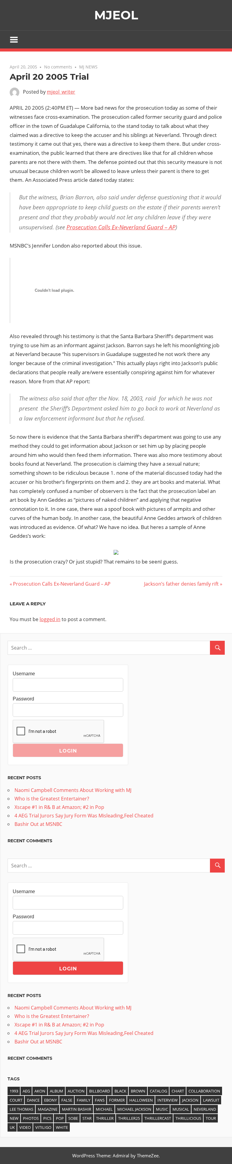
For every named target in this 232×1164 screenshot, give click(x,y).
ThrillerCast (157, 1118)
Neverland (205, 1109)
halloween (141, 1100)
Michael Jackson (134, 1109)
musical (180, 1109)
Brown (138, 1091)
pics (47, 1118)
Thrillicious (188, 1118)
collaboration (204, 1091)
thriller (105, 1118)
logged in (50, 619)
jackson (190, 1100)
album (56, 1091)
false (66, 1100)
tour (211, 1118)
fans (100, 1100)
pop (60, 1118)
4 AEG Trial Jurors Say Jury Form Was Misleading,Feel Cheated (83, 815)
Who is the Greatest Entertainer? (51, 798)
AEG (26, 1091)
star (87, 1118)
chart (178, 1091)
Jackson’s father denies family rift (181, 583)
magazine (47, 1109)
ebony (50, 1100)
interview (167, 1100)
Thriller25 (129, 1118)
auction (76, 1091)
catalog (158, 1091)
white (62, 1127)
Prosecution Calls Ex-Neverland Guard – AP (121, 227)
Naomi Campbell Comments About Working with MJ (72, 790)
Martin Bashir (76, 1109)
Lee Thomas (21, 1109)
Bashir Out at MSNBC (38, 824)
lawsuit (211, 1100)
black (120, 1091)
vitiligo (43, 1127)
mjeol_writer (61, 91)
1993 (14, 1091)
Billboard (99, 1091)
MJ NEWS (88, 67)
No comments (58, 67)
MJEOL (116, 15)
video (25, 1127)
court (16, 1100)
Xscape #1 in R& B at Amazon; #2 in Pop (59, 807)
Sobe (73, 1118)
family (83, 1100)
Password (23, 698)
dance (33, 1100)
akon (39, 1091)
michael (104, 1109)
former (117, 1100)
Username (24, 673)
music (162, 1109)
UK (12, 1127)
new (14, 1118)
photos (31, 1118)
